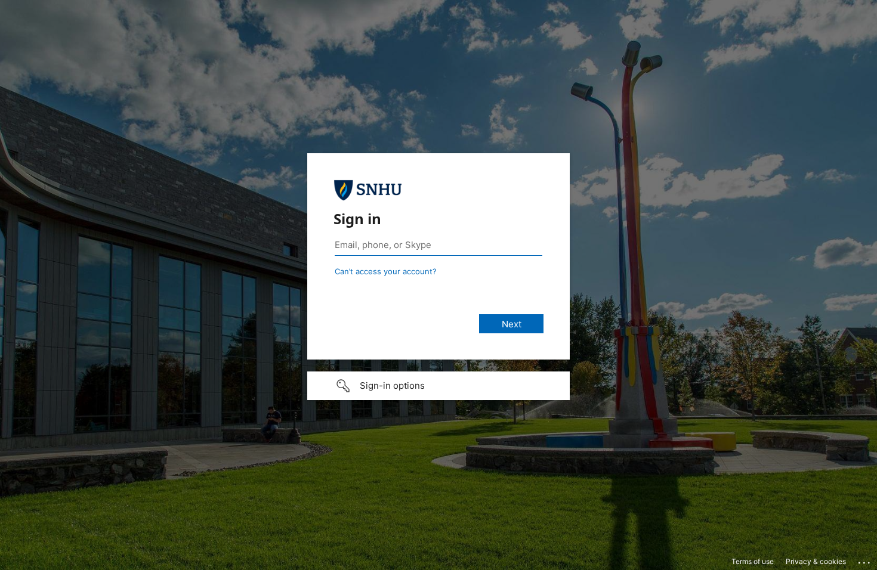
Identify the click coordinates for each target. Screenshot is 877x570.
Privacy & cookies (816, 561)
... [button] (865, 560)
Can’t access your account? (386, 271)
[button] (438, 385)
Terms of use (752, 561)
